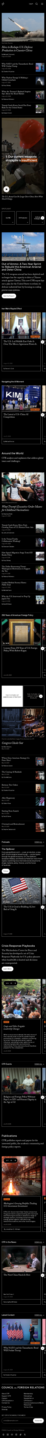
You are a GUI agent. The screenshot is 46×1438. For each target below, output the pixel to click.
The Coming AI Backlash (12, 772)
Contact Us (6, 1403)
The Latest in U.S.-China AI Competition (16, 415)
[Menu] (40, 4)
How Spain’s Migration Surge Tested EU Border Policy (17, 554)
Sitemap (5, 1409)
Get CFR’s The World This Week (13, 1415)
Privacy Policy (6, 1407)
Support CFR (6, 1396)
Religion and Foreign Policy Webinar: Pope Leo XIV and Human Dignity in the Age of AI (20, 1099)
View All (38, 842)
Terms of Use (28, 1407)
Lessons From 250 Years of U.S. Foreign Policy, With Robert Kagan (20, 649)
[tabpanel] (23, 769)
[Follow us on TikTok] (20, 1434)
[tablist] (23, 696)
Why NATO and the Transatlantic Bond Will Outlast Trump (17, 65)
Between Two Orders (10, 785)
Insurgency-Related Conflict (18, 1026)
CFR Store (27, 1401)
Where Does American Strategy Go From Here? (16, 759)
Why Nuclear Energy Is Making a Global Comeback (15, 79)
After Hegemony (8, 798)
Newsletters (28, 1398)
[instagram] (16, 1434)
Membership (28, 1394)
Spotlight (6, 209)
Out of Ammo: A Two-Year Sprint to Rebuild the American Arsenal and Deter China (21, 266)
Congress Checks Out (12, 743)
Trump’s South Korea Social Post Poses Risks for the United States (16, 107)
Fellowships (28, 1396)
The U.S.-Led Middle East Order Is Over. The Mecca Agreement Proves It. (20, 342)
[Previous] (11, 983)
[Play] (6, 189)
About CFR (5, 1394)
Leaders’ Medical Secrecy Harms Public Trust (14, 584)
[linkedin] (7, 1434)
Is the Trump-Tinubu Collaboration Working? (11, 540)
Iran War (8, 218)
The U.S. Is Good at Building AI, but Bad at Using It (19, 908)
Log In (29, 4)
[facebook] (3, 1434)
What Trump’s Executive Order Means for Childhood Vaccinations (22, 508)
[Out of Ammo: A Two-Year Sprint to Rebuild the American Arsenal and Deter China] (23, 246)
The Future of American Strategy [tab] (12, 696)
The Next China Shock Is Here (17, 1275)
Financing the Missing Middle (16, 1203)
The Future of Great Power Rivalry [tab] (33, 696)
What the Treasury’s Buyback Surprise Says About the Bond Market (16, 93)
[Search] (35, 4)
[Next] (42, 218)
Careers (4, 1398)
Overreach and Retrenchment (13, 824)
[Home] (3, 3)
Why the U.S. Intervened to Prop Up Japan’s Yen (16, 598)
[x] (25, 1434)
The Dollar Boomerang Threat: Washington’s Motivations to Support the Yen (16, 569)
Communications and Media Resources (34, 1404)
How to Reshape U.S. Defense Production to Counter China (17, 49)
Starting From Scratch (10, 811)
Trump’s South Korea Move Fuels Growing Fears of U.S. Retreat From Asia (17, 526)
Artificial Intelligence (37, 218)
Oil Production (23, 218)
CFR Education (7, 1401)
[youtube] (12, 1434)
